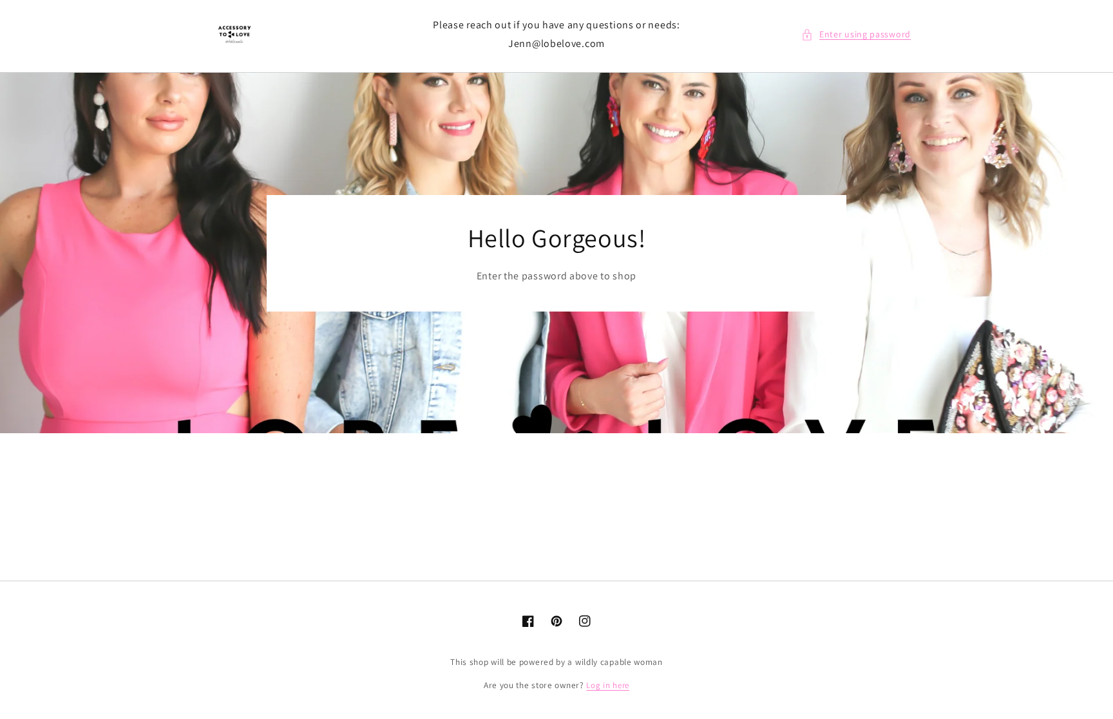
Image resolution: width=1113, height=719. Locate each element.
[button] (856, 34)
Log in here (607, 685)
